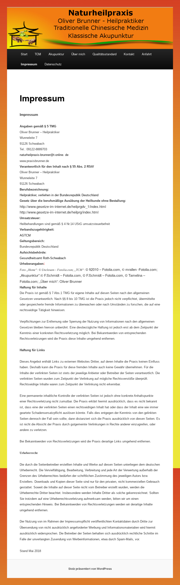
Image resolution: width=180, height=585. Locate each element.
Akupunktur (56, 54)
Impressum (29, 64)
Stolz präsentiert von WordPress (90, 569)
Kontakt (129, 54)
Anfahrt (147, 54)
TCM (38, 54)
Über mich (78, 54)
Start (24, 54)
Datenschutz (53, 64)
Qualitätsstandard (104, 54)
